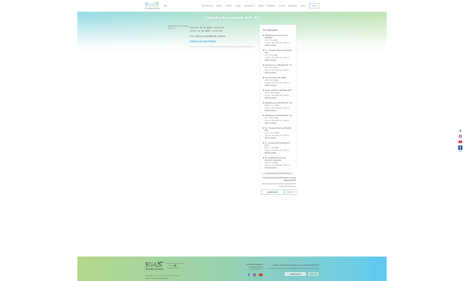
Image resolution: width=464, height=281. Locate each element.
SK (165, 6)
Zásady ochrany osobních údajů (156, 278)
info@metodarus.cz (256, 267)
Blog (303, 6)
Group (460, 151)
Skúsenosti (249, 6)
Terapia (228, 6)
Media (260, 6)
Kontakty (292, 6)
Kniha (238, 6)
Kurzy (218, 6)
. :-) (174, 268)
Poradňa (271, 6)
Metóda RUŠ (207, 6)
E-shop (282, 6)
